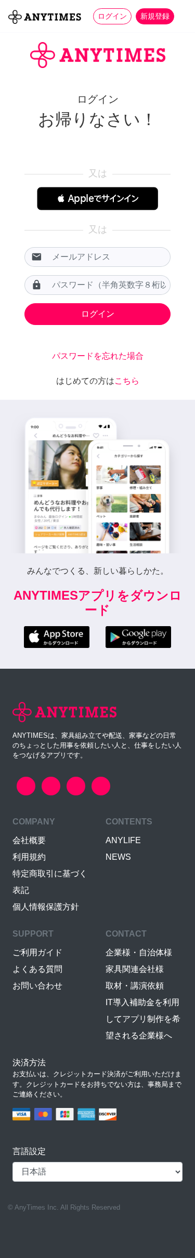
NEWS (118, 857)
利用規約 (29, 857)
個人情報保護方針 (45, 906)
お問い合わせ (37, 985)
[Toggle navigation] (180, 16)
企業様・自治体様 (139, 952)
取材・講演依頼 (135, 985)
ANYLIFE (123, 840)
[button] (97, 198)
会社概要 (29, 840)
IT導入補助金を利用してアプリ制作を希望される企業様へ (143, 1019)
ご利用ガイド (37, 952)
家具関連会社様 (135, 969)
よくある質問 (37, 969)
